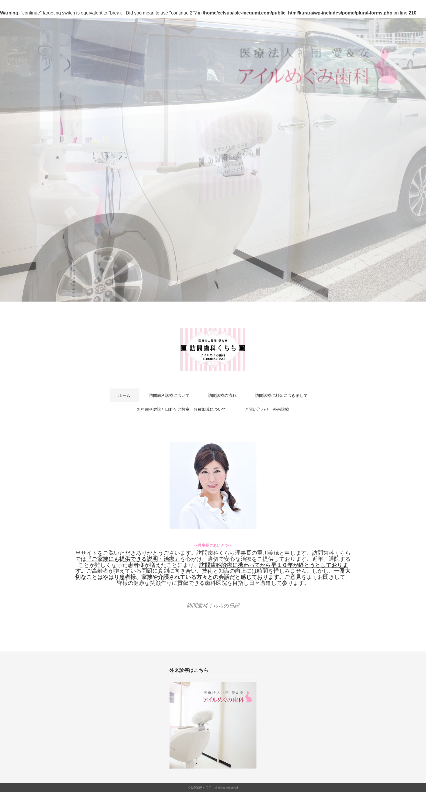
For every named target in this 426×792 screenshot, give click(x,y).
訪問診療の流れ (222, 395)
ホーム (124, 395)
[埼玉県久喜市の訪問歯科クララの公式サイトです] (213, 332)
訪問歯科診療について (169, 395)
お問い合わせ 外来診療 (267, 409)
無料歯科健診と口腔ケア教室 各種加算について (181, 409)
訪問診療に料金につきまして (281, 395)
